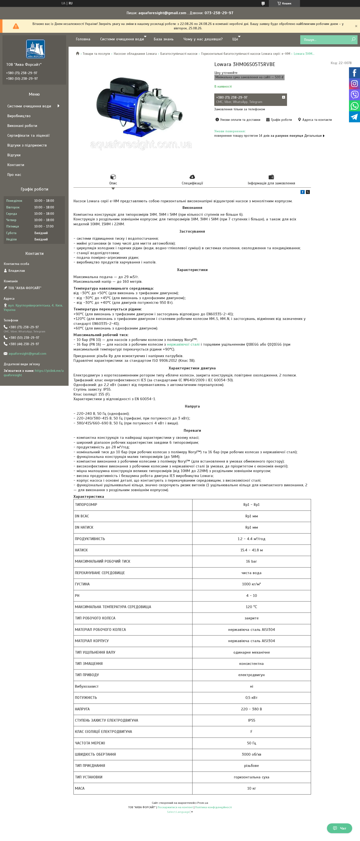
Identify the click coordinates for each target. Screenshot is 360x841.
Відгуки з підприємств (27, 145)
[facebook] (302, 193)
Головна (83, 39)
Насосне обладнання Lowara (135, 54)
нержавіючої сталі (183, 344)
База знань (164, 39)
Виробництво (19, 116)
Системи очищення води (122, 39)
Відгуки (14, 155)
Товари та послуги (96, 54)
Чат (343, 828)
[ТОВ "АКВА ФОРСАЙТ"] (35, 48)
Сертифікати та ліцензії (28, 135)
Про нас (14, 174)
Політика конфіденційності (213, 807)
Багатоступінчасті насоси (178, 54)
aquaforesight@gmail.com (27, 354)
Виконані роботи (22, 125)
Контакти (15, 164)
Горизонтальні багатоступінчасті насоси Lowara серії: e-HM (245, 54)
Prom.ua (202, 803)
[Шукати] (353, 39)
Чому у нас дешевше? (203, 39)
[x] (308, 193)
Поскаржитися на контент (175, 807)
